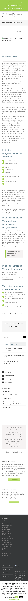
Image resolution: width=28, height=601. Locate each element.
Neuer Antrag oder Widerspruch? (13, 349)
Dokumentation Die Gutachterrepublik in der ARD (12, 403)
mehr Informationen (14, 599)
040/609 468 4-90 (20, 576)
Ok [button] (16, 597)
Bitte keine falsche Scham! (11, 395)
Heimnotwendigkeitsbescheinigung (14, 355)
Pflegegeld (6, 407)
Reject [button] (21, 597)
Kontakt (5, 573)
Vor (23, 31)
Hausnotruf (6, 391)
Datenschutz (7, 569)
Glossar (7, 315)
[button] (14, 372)
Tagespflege (6, 398)
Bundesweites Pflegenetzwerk (10, 313)
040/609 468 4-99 (19, 580)
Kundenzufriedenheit (7, 566)
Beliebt (6, 344)
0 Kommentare (12, 315)
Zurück (19, 31)
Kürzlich (14, 344)
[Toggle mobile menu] (25, 17)
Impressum (6, 576)
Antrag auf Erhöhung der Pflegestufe (11, 362)
